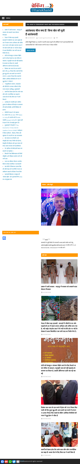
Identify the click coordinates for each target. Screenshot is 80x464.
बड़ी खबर (44, 255)
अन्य (57, 38)
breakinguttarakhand (45, 38)
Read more (30, 50)
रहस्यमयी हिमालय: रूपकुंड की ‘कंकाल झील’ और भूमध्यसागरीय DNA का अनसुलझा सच (12, 176)
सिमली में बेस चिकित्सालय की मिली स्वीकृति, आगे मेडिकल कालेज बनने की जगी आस (12, 156)
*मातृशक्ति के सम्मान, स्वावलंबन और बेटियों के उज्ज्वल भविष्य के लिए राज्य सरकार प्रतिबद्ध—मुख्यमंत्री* (12, 86)
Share (22, 461)
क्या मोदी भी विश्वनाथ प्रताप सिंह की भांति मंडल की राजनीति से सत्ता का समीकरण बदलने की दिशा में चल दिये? (12, 169)
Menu (8, 18)
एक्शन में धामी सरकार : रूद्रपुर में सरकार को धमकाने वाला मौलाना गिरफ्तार (12, 32)
